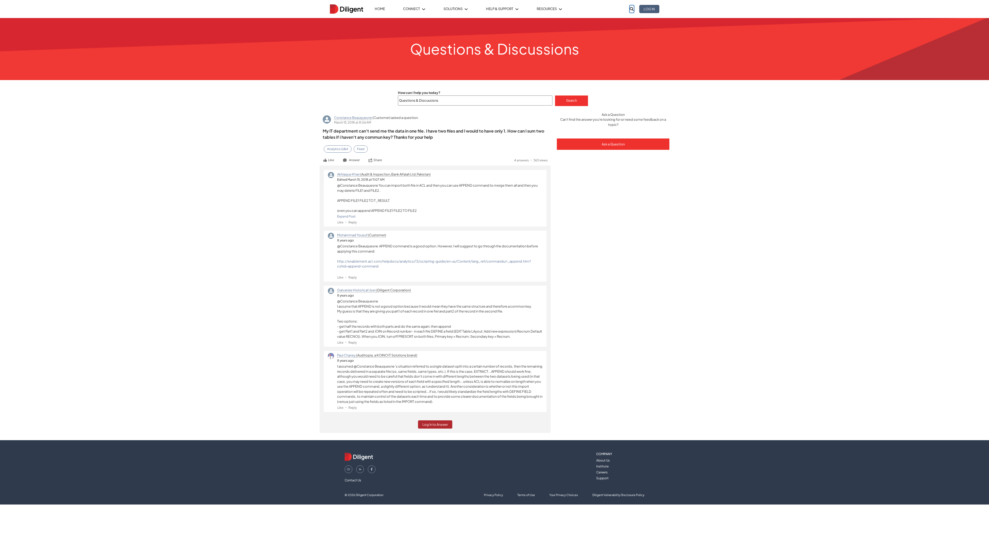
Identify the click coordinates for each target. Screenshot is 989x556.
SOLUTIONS (453, 9)
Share (377, 160)
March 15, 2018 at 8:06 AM (352, 122)
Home (380, 9)
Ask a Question (613, 144)
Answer (354, 160)
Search (571, 100)
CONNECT (411, 9)
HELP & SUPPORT (499, 9)
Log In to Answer (435, 424)
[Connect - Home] (346, 9)
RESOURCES (547, 9)
